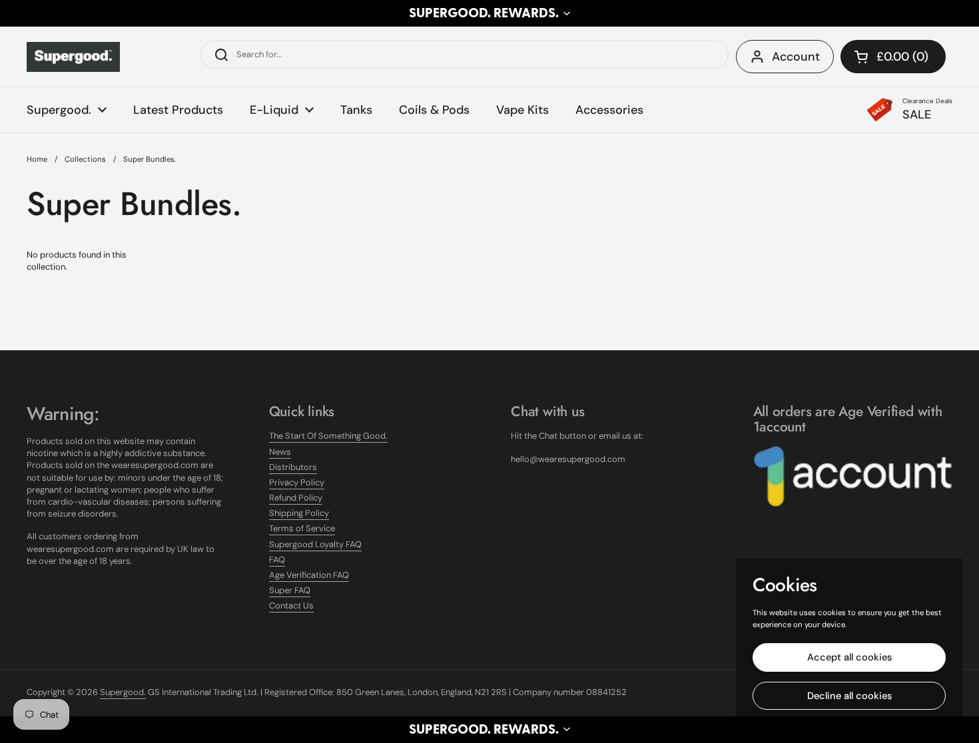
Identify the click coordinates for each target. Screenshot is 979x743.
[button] (489, 13)
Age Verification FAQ (309, 575)
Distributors (293, 467)
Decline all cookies (849, 695)
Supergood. (123, 692)
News (280, 451)
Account (796, 57)
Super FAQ (289, 590)
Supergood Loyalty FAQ (315, 544)
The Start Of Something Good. (328, 435)
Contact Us (291, 605)
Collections (85, 159)
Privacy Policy (296, 482)
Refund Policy (295, 497)
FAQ (277, 559)
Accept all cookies (849, 657)
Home (37, 159)
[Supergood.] (73, 57)
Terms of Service (302, 528)
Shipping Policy (299, 513)
